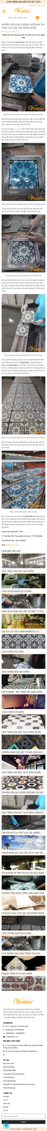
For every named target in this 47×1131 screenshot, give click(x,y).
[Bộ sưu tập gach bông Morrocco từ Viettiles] (23, 647)
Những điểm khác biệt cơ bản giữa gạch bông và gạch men (23, 752)
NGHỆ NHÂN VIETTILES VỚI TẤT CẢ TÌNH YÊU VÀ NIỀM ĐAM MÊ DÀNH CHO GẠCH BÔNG (23, 853)
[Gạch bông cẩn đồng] (23, 728)
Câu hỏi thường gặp (9, 1088)
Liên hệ (5, 1110)
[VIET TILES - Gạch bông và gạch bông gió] (22, 11)
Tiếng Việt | (32, 6)
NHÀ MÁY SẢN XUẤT (12, 551)
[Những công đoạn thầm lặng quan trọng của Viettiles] (23, 909)
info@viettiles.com (12, 545)
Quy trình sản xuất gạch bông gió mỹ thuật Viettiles (22, 732)
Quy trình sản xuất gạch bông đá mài (22, 772)
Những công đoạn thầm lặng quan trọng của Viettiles (24, 893)
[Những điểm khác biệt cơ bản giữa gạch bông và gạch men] (23, 768)
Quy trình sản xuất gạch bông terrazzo (23, 812)
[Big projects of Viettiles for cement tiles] (23, 848)
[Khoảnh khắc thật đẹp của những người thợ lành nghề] (23, 929)
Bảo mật (5, 1107)
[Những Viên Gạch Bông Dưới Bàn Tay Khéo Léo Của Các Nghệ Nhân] (23, 808)
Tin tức (5, 1100)
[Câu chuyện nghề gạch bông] (23, 607)
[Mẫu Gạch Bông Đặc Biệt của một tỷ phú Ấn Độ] (23, 627)
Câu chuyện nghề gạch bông (17, 591)
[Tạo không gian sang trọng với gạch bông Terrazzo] (23, 969)
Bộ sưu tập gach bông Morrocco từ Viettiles (21, 631)
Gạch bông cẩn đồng (13, 712)
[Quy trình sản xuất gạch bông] (23, 587)
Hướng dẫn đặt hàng (9, 1081)
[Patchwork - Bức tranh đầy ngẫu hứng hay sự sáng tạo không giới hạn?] (23, 708)
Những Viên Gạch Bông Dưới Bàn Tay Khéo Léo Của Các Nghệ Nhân (23, 792)
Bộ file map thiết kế (9, 1067)
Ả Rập (43, 6)
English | (39, 6)
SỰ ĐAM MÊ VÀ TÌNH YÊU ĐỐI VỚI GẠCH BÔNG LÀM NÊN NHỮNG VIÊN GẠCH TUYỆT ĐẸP (23, 873)
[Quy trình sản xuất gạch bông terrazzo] (23, 828)
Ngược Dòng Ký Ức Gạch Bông (17, 973)
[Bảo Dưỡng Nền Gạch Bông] (23, 687)
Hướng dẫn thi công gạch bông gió (13, 1074)
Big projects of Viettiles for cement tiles (21, 832)
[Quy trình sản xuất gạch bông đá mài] (23, 788)
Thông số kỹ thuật (8, 1077)
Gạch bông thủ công (13, 651)
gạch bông (17, 129)
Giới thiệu (6, 1096)
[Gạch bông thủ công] (23, 667)
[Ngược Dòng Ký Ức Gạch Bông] (23, 989)
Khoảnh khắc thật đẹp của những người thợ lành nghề (23, 913)
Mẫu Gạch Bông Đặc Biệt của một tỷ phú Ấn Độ (23, 611)
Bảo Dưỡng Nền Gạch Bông (16, 671)
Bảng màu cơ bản (8, 1063)
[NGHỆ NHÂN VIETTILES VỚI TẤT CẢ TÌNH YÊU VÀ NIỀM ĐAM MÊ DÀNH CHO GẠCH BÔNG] (23, 869)
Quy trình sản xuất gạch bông (18, 571)
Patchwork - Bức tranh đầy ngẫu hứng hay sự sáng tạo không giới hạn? (22, 692)
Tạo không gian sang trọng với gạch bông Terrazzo (21, 953)
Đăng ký (23, 1122)
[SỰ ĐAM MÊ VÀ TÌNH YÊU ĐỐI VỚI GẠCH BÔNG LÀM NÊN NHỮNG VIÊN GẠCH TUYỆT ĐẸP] (23, 889)
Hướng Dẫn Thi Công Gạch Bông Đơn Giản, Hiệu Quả (19, 1084)
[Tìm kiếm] (37, 17)
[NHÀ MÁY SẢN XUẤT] (23, 567)
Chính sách (6, 1103)
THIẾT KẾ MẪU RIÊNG (9, 1070)
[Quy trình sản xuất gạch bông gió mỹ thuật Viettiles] (23, 748)
